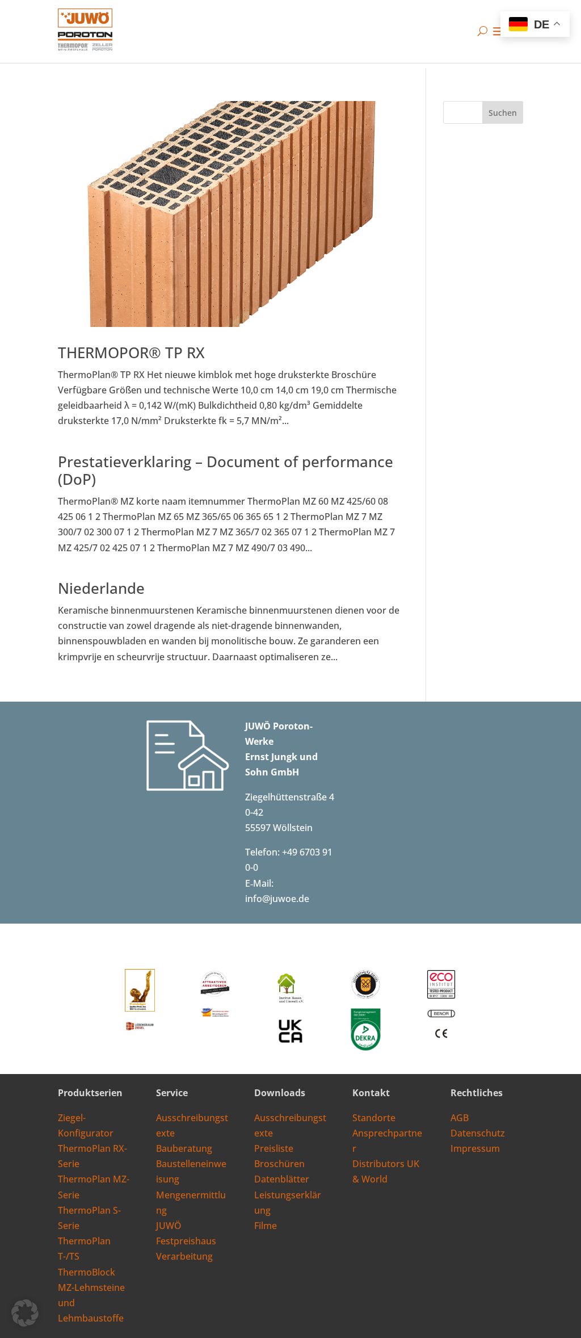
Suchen (503, 112)
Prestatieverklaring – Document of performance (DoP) (225, 470)
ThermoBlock (86, 1272)
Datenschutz (478, 1133)
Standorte (373, 1117)
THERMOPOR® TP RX (131, 352)
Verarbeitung (184, 1256)
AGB (460, 1117)
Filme (265, 1225)
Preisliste (273, 1148)
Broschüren (279, 1163)
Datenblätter (281, 1179)
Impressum (475, 1148)
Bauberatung (184, 1148)
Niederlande (101, 588)
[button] (25, 1313)
